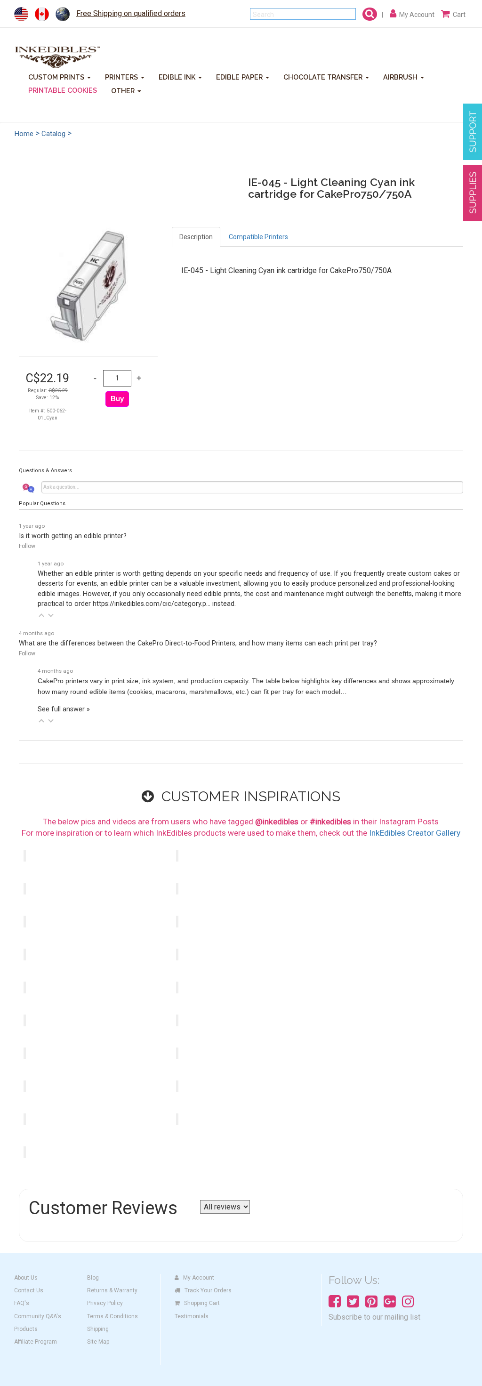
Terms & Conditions (112, 1316)
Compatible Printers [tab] (258, 237)
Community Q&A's (37, 1316)
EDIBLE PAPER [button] (240, 77)
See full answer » (64, 709)
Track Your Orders (208, 1290)
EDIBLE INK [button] (178, 77)
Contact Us (28, 1290)
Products (26, 1329)
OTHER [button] (124, 90)
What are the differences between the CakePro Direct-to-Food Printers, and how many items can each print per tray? (198, 643)
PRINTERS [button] (122, 77)
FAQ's (21, 1303)
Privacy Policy (105, 1303)
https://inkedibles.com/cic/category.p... (151, 604)
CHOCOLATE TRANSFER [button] (323, 77)
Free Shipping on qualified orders (130, 13)
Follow (27, 546)
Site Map (98, 1341)
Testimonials (192, 1316)
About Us (26, 1277)
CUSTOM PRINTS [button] (57, 77)
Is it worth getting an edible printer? (73, 536)
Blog (93, 1277)
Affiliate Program (35, 1341)
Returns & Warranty (112, 1290)
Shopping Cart (202, 1303)
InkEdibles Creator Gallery (414, 833)
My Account (198, 1277)
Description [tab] (196, 237)
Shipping (98, 1329)
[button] (41, 615)
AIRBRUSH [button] (401, 77)
